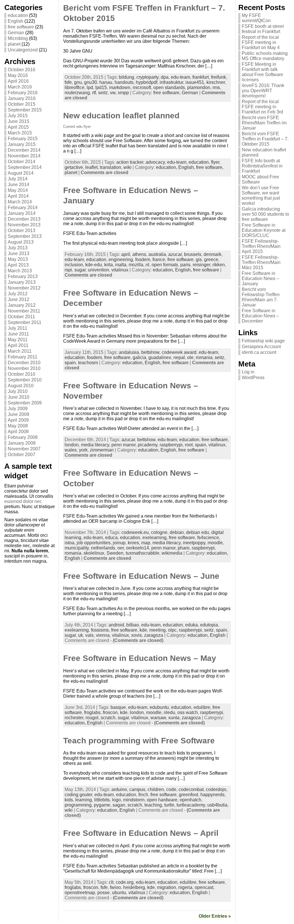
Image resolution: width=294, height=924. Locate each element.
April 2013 (18, 265)
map (145, 542)
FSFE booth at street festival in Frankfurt (263, 29)
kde (143, 630)
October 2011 (21, 316)
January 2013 (22, 282)
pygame (102, 805)
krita (108, 264)
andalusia (129, 352)
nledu (169, 712)
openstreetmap (80, 892)
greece (211, 259)
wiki (127, 167)
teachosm (88, 362)
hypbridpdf (146, 82)
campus (137, 789)
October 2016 (21, 69)
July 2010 (18, 391)
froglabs (92, 712)
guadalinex (159, 357)
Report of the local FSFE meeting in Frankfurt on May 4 (261, 42)
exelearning (154, 537)
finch (143, 794)
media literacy (95, 444)
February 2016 (23, 92)
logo (116, 799)
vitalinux (119, 269)
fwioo (115, 887)
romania (204, 357)
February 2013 (23, 276)
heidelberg (134, 887)
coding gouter (78, 794)
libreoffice (74, 87)
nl (147, 264)
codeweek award (179, 352)
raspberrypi (171, 444)
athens (139, 254)
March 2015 (20, 132)
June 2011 (18, 333)
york (83, 449)
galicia (139, 357)
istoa (69, 542)
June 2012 (18, 299)
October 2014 (21, 161)
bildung (126, 77)
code (171, 789)
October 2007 (21, 454)
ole (190, 357)
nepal (179, 357)
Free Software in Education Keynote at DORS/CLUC (263, 230)
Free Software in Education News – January (260, 278)
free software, (167, 92)
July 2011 (17, 328)
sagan (119, 805)
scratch (108, 717)
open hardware (162, 799)
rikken (218, 264)
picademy (147, 444)
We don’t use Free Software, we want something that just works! (261, 195)
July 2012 (18, 293)
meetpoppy (194, 542)
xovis (136, 635)
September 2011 (24, 322)
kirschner (215, 82)
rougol (92, 717)
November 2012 (24, 288)
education (18, 15)
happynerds (212, 794)
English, (187, 167)
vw (112, 92)
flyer (215, 162)
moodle (215, 542)
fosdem (142, 259)
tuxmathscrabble (142, 553)
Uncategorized (23, 49)
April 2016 (18, 81)
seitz (103, 92)
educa (111, 537)
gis (199, 259)
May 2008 (18, 425)
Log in (248, 371)
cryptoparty (147, 77)
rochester (74, 717)
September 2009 (25, 402)
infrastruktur (171, 82)
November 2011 (24, 310)
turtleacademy (191, 805)
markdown (119, 87)
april (125, 254)
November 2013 (24, 224)
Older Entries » (215, 916)
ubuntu (119, 892)
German (16, 32)
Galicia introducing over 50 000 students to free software (265, 214)
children (156, 789)
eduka (191, 624)
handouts (124, 82)
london (72, 444)
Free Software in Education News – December (260, 315)
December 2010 (24, 362)
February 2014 (23, 207)
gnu (78, 82)
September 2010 (25, 379)
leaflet (91, 167)
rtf (94, 92)
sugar (80, 269)
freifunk (218, 77)
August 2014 (21, 173)
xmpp (123, 92)
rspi (68, 269)
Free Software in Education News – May (139, 658)
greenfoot (188, 794)
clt (111, 882)
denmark (212, 254)
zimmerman (102, 449)
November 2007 (24, 448)
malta (120, 264)
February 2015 (23, 138)
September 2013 (25, 236)
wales (71, 449)
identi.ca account (259, 352)
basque (118, 707)
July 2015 (18, 115)
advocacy (155, 162)
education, (167, 167)
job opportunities (94, 542)
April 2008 (18, 431)
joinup (119, 542)
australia (157, 254)
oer (120, 547)
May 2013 (18, 259)
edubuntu (159, 707)
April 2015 (18, 127)
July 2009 (18, 408)
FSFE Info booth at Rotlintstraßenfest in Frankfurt (262, 165)
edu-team (180, 77)
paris (185, 264)
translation (110, 167)
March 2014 (20, 201)
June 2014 (18, 184)
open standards (169, 87)
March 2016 (20, 86)
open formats (165, 264)
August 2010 (21, 385)
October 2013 (21, 230)
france (158, 259)
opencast (204, 887)
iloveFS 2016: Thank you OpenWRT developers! (263, 90)
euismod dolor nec (23, 501)
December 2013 (24, 219)
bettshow (150, 352)
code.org (125, 882)
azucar (175, 254)
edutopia (209, 624)
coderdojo (216, 789)
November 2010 (24, 368)
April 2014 (18, 196)
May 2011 (18, 339)
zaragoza (153, 635)
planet (14, 44)
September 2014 (25, 167)
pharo (183, 547)
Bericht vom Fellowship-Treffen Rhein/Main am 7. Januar (261, 297)
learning (83, 799)
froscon (110, 712)
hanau (105, 82)
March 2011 (20, 351)
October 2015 (21, 104)
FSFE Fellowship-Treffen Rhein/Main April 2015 (261, 246)
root (189, 444)
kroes (133, 542)
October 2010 (21, 374)
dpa (165, 77)
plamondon (198, 87)
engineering (121, 259)
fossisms (100, 630)
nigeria (185, 887)
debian (177, 532)
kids (69, 799)
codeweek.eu (135, 532)
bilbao (132, 624)
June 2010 (18, 397)
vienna (103, 635)
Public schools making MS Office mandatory (265, 56)
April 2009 (18, 420)
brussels (192, 254)
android (116, 624)
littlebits (102, 799)
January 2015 (22, 144)
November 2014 (24, 155)
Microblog (18, 38)
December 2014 (24, 150)
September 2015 (25, 109)
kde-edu (93, 264)
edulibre (202, 707)
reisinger (201, 264)
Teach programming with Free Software (139, 740)
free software (21, 26)
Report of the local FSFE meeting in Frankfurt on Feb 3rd (262, 106)
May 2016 (18, 75)
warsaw (158, 717)
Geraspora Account (261, 346)
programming (78, 805)
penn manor (123, 444)
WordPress (253, 377)
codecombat (191, 789)
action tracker (129, 162)
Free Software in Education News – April (140, 833)
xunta (173, 717)
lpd (90, 87)
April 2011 (18, 345)
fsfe (68, 82)
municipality (77, 547)
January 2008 (22, 443)
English (15, 21)
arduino (119, 789)
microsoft (142, 87)
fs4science (208, 537)
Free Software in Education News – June (141, 576)
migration (166, 887)
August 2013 (21, 242)
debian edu (197, 532)
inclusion (74, 264)
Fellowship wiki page (263, 340)
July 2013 (18, 247)
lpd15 (101, 87)
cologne (159, 532)
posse (103, 892)
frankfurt (200, 77)
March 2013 (20, 270)
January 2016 (22, 98)
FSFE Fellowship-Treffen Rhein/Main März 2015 (261, 262)
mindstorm (133, 799)
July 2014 (18, 178)
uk (80, 635)
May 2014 (18, 190)
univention (98, 269)
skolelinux (94, 553)
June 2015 (18, 121)
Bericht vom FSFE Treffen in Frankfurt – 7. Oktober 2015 (265, 138)
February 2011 (22, 356)
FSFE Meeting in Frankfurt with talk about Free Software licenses (262, 72)
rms (216, 87)
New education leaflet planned (121, 115)
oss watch (187, 712)
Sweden (115, 553)
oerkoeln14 (137, 547)
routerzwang (77, 92)
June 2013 (18, 253)
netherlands (103, 547)
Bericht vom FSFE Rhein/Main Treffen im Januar (264, 122)
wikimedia (172, 553)
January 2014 (22, 213)
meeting (157, 630)
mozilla (136, 264)
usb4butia (217, 805)
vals (89, 635)
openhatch (190, 799)
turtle (169, 805)
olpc (172, 630)
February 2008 (23, 437)
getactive (74, 167)
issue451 (194, 82)
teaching (153, 805)
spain (70, 362)
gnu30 (90, 82)
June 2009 (18, 414)
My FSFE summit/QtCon (256, 18)
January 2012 (22, 305)
